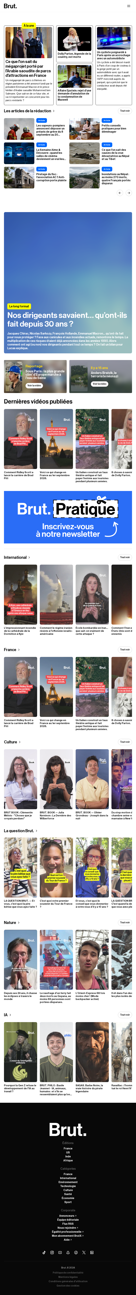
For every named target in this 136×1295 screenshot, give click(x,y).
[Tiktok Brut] (44, 1252)
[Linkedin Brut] (92, 1252)
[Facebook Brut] (76, 1252)
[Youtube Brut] (60, 1252)
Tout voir (125, 111)
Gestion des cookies (68, 1286)
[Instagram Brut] (52, 1252)
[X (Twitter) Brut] (84, 1252)
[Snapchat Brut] (68, 1252)
